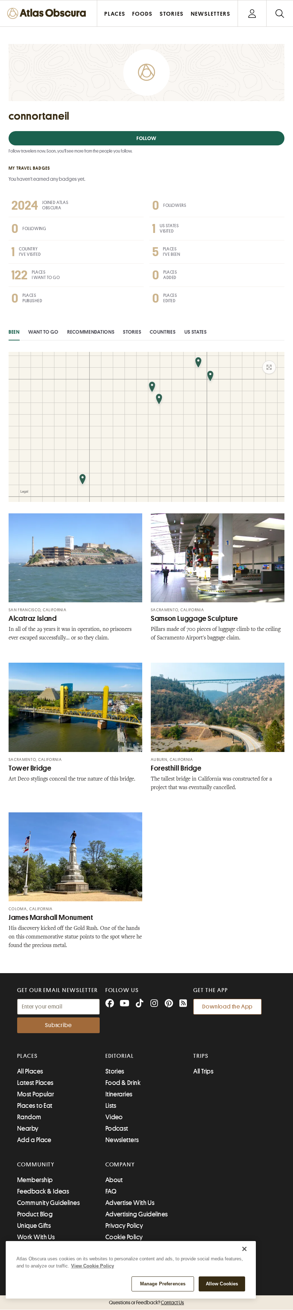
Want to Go (43, 331)
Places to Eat (35, 1106)
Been (14, 331)
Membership (35, 1180)
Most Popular (35, 1094)
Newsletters (122, 1140)
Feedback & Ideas (43, 1191)
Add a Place (34, 1140)
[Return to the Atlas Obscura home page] (48, 13)
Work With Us (36, 1237)
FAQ (110, 1191)
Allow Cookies (222, 1283)
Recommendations (91, 331)
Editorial (119, 1056)
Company (120, 1164)
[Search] (279, 13)
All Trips (203, 1071)
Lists (110, 1106)
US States (195, 331)
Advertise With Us (130, 1203)
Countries (162, 331)
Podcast (116, 1128)
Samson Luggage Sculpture (194, 618)
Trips (201, 1056)
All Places (30, 1071)
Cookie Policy (124, 1237)
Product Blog (35, 1214)
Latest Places (35, 1083)
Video (114, 1117)
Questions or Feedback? (146, 1302)
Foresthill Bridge (176, 768)
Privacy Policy (124, 1226)
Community (36, 1164)
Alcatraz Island (32, 618)
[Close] (244, 1249)
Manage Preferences (162, 1283)
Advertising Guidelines (136, 1214)
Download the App (227, 1007)
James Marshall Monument (51, 917)
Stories (132, 331)
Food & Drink (122, 1083)
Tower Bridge (30, 768)
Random (29, 1117)
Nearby (28, 1128)
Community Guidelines (48, 1203)
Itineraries (119, 1094)
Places (27, 1056)
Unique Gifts (34, 1226)
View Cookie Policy (92, 1266)
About (114, 1180)
